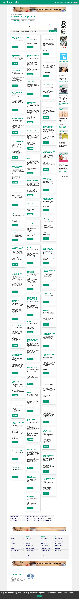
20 (42, 518)
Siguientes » (48, 520)
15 (23, 518)
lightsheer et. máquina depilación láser (17, 355)
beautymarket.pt (58, 540)
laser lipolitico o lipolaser (31, 420)
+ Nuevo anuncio (53, 31)
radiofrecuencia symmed (31, 103)
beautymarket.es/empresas (64, 177)
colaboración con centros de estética (49, 270)
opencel (14, 232)
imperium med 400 (32, 131)
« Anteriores (14, 516)
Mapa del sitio (13, 540)
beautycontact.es (58, 548)
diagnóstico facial (16, 325)
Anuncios (57, 2)
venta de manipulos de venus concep (49, 334)
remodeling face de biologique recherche (32, 223)
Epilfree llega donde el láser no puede (62, 172)
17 (30, 518)
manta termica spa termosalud (17, 93)
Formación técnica (29, 545)
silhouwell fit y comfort (31, 204)
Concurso (28, 553)
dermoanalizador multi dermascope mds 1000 (48, 199)
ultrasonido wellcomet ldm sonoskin (49, 105)
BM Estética (12, 14)
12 (12, 518)
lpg (13, 213)
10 (48, 516)
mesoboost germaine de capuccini (17, 273)
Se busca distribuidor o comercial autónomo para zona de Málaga (63, 65)
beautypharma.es (58, 545)
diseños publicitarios (32, 180)
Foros (62, 2)
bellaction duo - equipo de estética (48, 219)
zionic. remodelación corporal (48, 355)
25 (16, 520)
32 (42, 520)
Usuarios (12, 545)
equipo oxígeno (16, 70)
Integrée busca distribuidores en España (62, 108)
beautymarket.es (11, 2)
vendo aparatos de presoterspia (48, 85)
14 (19, 518)
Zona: (12, 26)
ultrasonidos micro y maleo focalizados (16, 56)
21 (45, 518)
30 (34, 520)
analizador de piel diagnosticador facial (47, 431)
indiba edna (46, 310)
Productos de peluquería (45, 548)
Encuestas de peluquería (45, 550)
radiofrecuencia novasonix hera (31, 448)
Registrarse (75, 2)
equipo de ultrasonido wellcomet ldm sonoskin (48, 127)
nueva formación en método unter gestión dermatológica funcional (32, 298)
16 (27, 518)
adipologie (45, 410)
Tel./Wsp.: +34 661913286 (15, 578)
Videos (12, 548)
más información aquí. (39, 593)
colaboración (30, 81)
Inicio (53, 2)
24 (12, 520)
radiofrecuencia (31, 321)
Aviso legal (13, 581)
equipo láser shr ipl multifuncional (17, 167)
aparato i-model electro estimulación (48, 456)
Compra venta (15, 20)
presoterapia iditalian (17, 450)
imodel (29, 392)
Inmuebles (31, 20)
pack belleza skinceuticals (30, 272)
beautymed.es (58, 543)
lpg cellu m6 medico (48, 293)
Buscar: (30, 26)
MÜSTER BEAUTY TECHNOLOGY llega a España (63, 85)
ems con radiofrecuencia (31, 477)
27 (23, 520)
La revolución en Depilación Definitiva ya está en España (63, 153)
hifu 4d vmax (15, 404)
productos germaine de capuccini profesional (17, 247)
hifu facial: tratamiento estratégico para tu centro (32, 340)
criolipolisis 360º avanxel (16, 301)
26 (19, 520)
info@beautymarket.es (14, 577)
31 (38, 520)
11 (52, 516)
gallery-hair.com (58, 550)
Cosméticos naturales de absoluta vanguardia (63, 127)
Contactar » (15, 46)
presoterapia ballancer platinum (49, 479)
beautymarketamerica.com (60, 541)
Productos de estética (30, 548)
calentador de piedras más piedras (18, 38)
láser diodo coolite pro (17, 382)
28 (27, 520)
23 (53, 518)
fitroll (28, 37)
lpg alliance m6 (31, 247)
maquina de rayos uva (33, 367)
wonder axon (46, 61)
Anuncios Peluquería (44, 540)
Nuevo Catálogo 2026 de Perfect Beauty (63, 131)
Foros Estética (28, 538)
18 (34, 518)
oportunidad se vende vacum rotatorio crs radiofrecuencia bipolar (48, 248)
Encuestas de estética (30, 550)
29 (30, 520)
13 (16, 518)
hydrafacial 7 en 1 (16, 191)
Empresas (13, 543)
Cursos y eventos (29, 543)
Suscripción (13, 538)
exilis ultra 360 (31, 496)
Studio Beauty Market (15, 550)
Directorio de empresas (30, 541)
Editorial (27, 555)
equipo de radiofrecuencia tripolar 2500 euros (49, 151)
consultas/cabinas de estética (33, 56)
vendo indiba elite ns (17, 141)
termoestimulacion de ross (33, 157)
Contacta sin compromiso (63, 81)
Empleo (24, 20)
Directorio (67, 2)
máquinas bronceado (17, 118)
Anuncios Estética (29, 540)
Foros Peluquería (44, 538)
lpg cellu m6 (15, 467)
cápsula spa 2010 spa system (18, 423)
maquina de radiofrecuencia (47, 179)
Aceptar (39, 596)
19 (38, 518)
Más (71, 2)
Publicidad (13, 541)
